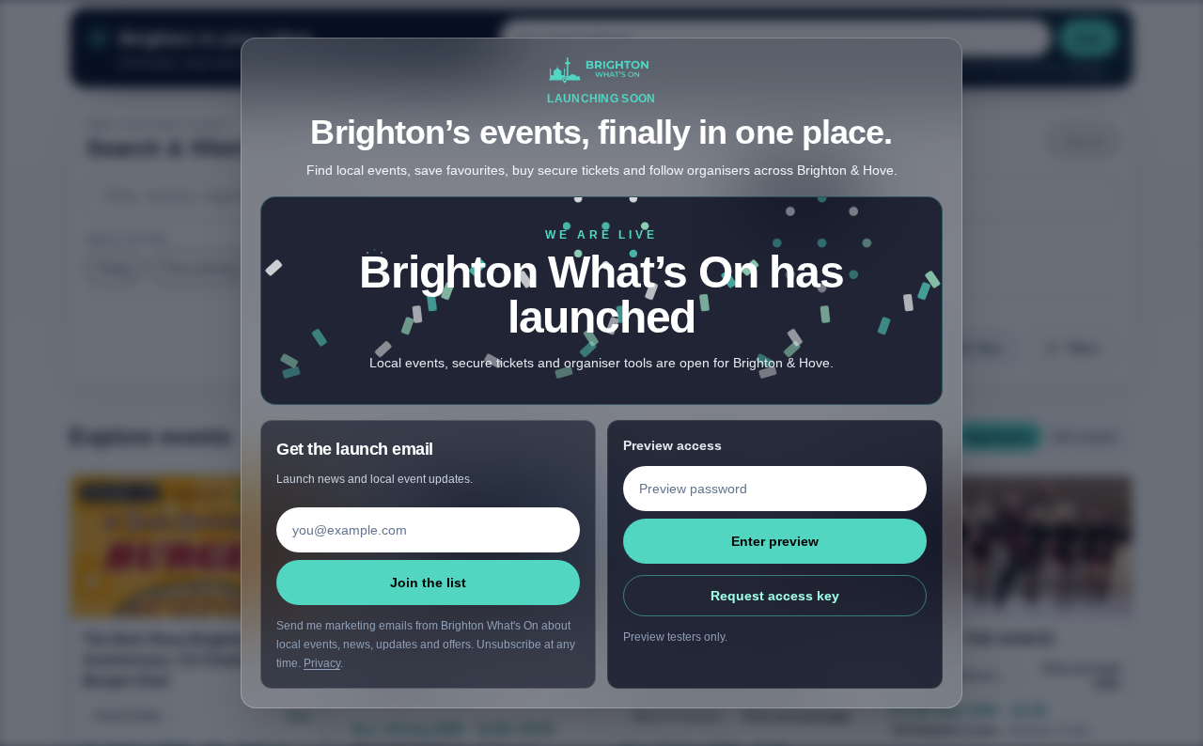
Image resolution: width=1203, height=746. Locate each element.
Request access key (775, 595)
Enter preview (775, 541)
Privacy (322, 663)
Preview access (672, 445)
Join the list (428, 582)
